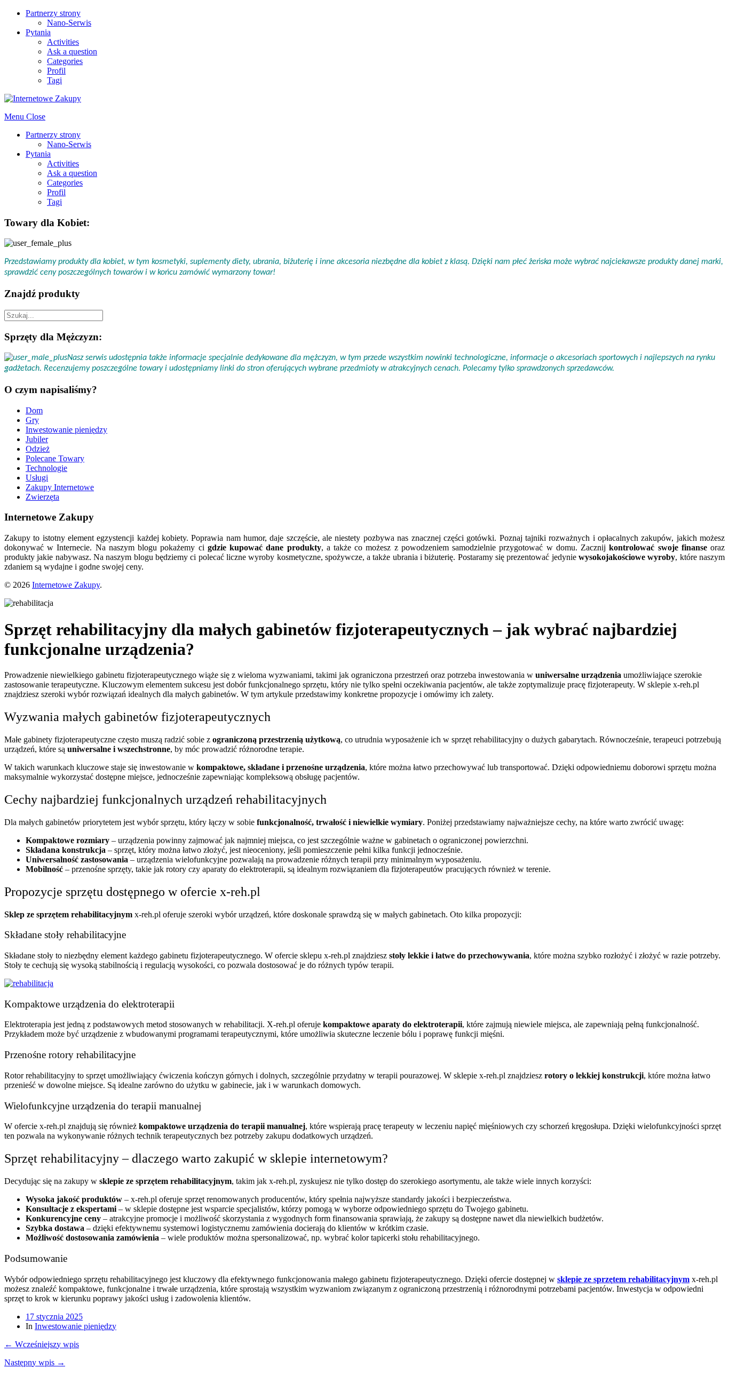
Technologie (46, 468)
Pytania (38, 32)
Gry (32, 420)
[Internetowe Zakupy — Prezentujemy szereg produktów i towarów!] (42, 98)
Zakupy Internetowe (60, 487)
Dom (34, 410)
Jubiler (37, 439)
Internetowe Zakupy (66, 584)
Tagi (54, 80)
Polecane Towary (55, 458)
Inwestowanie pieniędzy (66, 429)
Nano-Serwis (69, 22)
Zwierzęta (42, 496)
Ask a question (72, 51)
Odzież (38, 448)
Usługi (37, 477)
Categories (65, 61)
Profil (56, 70)
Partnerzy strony (53, 13)
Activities (63, 41)
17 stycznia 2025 (54, 1316)
